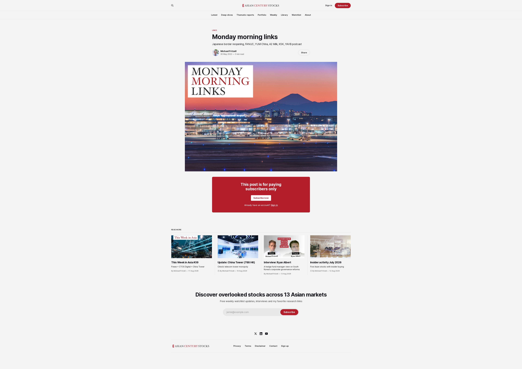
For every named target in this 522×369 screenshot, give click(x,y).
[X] (255, 333)
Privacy (237, 346)
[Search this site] (172, 5)
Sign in (328, 5)
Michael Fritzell (228, 51)
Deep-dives (227, 15)
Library (284, 15)
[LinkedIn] (261, 333)
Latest (214, 15)
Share (304, 52)
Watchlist (296, 15)
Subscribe (343, 5)
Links (214, 30)
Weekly (273, 15)
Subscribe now (261, 198)
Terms (248, 346)
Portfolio (262, 15)
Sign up (285, 346)
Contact (273, 346)
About (308, 15)
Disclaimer (260, 346)
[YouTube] (266, 333)
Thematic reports (245, 15)
